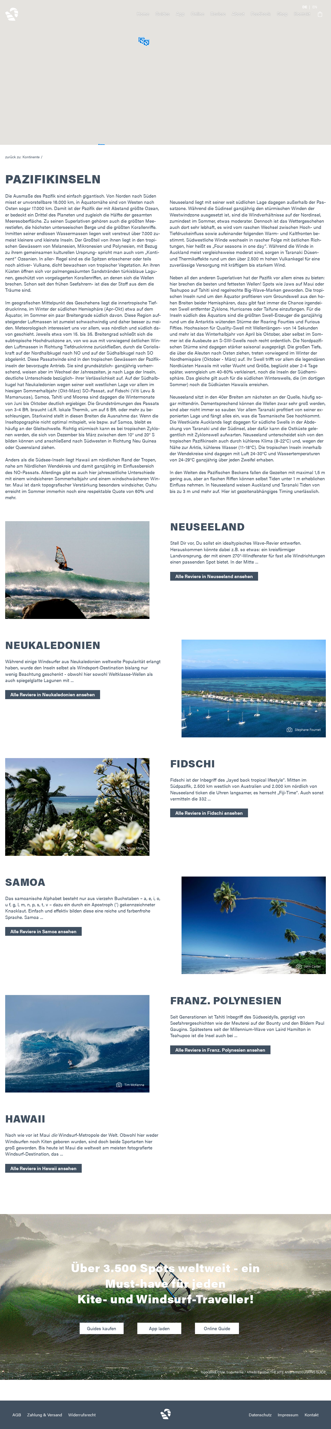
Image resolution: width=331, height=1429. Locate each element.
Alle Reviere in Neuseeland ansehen (214, 576)
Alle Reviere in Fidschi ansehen (209, 813)
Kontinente (31, 156)
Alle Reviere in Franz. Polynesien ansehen (220, 1049)
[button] (318, 14)
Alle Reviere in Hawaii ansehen (43, 1168)
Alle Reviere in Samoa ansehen (43, 931)
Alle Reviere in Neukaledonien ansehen (52, 694)
